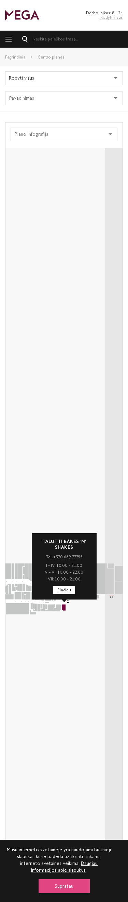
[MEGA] (22, 15)
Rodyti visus (111, 17)
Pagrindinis (15, 57)
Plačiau (64, 590)
